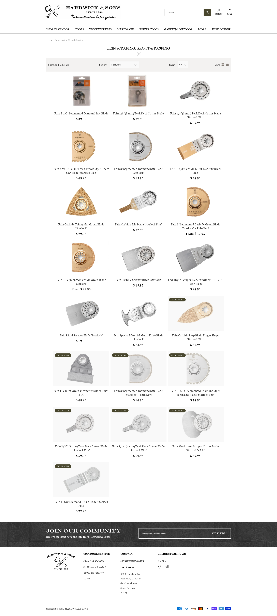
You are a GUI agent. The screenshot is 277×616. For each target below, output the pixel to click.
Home (49, 40)
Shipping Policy (94, 566)
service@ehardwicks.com (132, 560)
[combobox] (188, 12)
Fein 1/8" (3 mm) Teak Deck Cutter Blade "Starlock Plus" (195, 115)
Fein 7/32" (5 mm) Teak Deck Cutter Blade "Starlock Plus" (81, 448)
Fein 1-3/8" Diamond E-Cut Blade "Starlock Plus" (81, 503)
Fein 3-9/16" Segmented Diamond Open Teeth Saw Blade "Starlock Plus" (196, 392)
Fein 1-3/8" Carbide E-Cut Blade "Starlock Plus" (195, 170)
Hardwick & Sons (76, 608)
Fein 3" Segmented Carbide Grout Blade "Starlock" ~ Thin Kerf (195, 226)
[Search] (207, 12)
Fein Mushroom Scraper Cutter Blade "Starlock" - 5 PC (195, 448)
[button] (229, 12)
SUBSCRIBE (218, 533)
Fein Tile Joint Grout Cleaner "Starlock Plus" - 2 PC (81, 392)
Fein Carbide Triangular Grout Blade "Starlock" (81, 226)
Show (172, 64)
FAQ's (86, 578)
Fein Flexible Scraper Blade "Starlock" (138, 280)
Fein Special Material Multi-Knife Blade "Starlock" (138, 337)
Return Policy (93, 572)
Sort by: (103, 64)
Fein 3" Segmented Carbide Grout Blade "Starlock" (81, 281)
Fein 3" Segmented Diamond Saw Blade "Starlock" (138, 170)
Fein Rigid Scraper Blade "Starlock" (81, 335)
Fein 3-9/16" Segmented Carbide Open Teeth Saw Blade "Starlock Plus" (81, 170)
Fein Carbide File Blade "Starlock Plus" (138, 224)
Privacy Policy (93, 560)
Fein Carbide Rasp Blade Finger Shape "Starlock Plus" (195, 337)
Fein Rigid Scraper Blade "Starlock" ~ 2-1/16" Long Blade (195, 281)
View (217, 64)
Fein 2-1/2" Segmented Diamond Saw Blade (81, 113)
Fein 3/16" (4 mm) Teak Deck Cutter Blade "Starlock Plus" (138, 448)
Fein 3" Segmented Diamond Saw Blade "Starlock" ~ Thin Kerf (138, 392)
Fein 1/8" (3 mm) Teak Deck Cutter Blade (138, 113)
